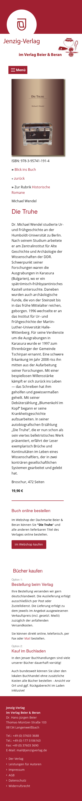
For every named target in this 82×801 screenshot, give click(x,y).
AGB (11, 775)
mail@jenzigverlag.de (32, 750)
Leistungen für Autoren (25, 764)
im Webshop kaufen (29, 544)
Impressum (16, 770)
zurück (19, 178)
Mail (27, 638)
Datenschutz (17, 780)
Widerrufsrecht (19, 786)
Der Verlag (16, 759)
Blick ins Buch (25, 169)
